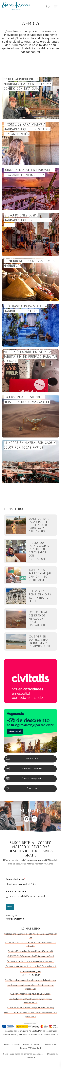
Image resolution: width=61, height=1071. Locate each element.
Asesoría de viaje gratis (30, 972)
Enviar (9, 907)
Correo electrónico (15, 879)
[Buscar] (48, 6)
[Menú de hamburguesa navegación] (55, 6)
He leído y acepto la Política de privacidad (27, 896)
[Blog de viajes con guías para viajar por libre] (21, 6)
